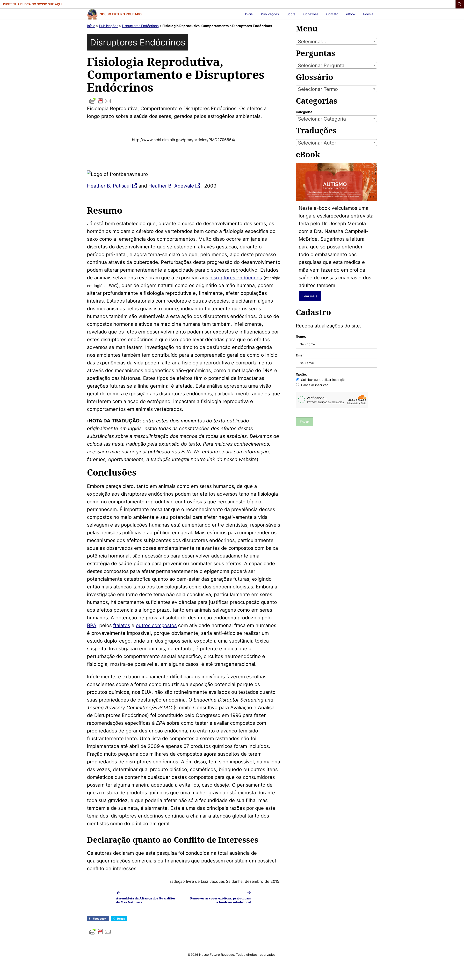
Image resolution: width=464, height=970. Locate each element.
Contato (332, 14)
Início (91, 26)
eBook (350, 14)
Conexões (311, 14)
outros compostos (156, 625)
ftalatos (121, 625)
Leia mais (310, 296)
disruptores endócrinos (236, 278)
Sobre (291, 14)
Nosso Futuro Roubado (121, 14)
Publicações (270, 14)
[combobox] (336, 41)
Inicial (249, 14)
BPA (91, 625)
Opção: (301, 374)
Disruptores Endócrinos (140, 26)
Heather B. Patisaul (109, 186)
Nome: (301, 336)
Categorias (304, 112)
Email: (300, 355)
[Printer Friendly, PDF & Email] (183, 101)
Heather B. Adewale (171, 186)
